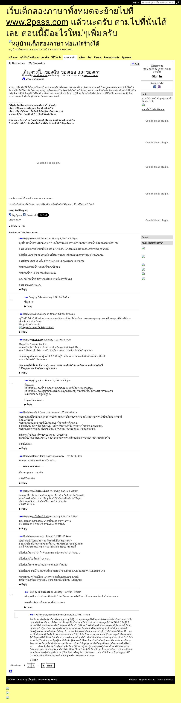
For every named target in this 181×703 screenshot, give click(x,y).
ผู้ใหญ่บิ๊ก (32, 679)
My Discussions (37, 63)
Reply (23, 289)
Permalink (21, 238)
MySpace (17, 215)
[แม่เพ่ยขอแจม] (14, 79)
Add (137, 63)
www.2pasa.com (37, 21)
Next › (50, 665)
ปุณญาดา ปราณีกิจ (52, 614)
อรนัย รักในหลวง (40, 411)
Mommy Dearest (40, 238)
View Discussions (35, 78)
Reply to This (17, 226)
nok (39, 380)
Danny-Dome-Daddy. (42, 455)
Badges (133, 679)
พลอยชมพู (37, 339)
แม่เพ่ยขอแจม (40, 75)
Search (177, 2)
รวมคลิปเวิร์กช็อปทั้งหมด (153, 109)
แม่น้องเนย (37, 535)
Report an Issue (146, 679)
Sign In (136, 2)
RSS (10, 671)
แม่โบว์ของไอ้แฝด (40, 490)
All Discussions (17, 63)
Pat (39, 296)
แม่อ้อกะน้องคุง (39, 313)
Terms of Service (165, 679)
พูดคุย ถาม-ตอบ (90, 75)
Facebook (32, 215)
